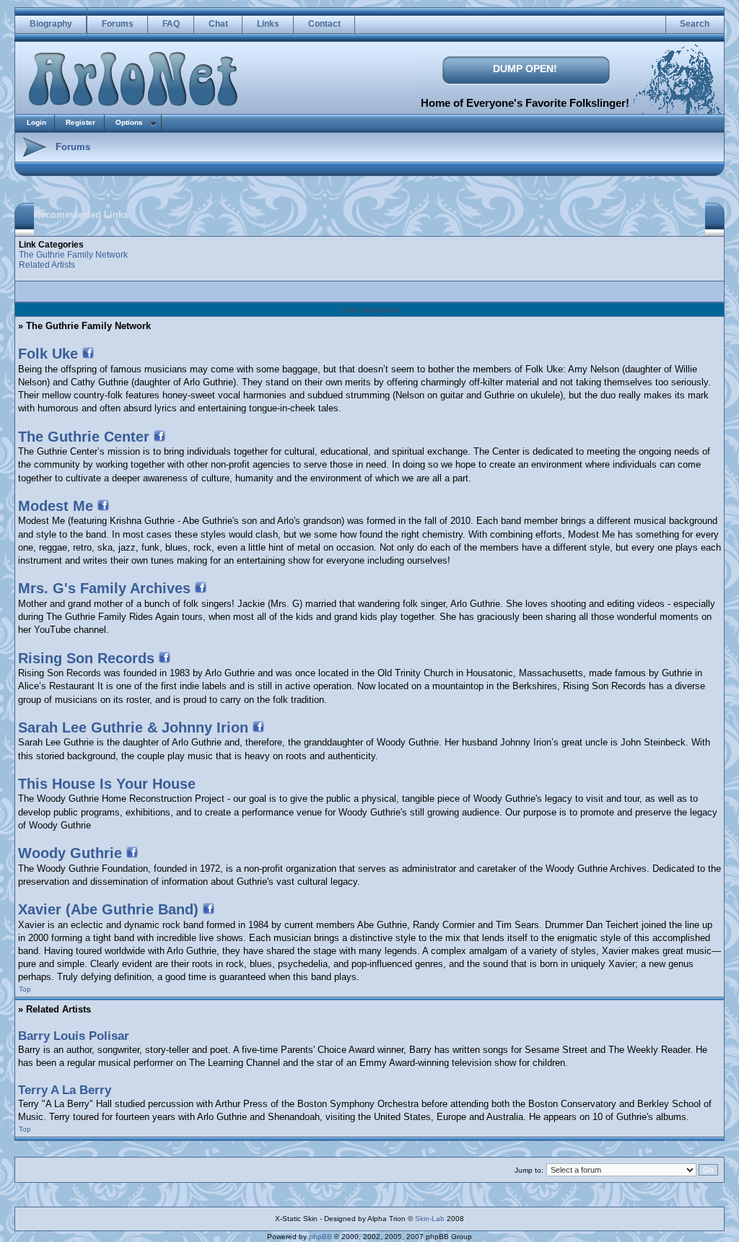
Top (25, 989)
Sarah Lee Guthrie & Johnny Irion (133, 727)
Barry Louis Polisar (73, 1036)
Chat (218, 24)
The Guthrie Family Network (73, 255)
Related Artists (47, 265)
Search (694, 24)
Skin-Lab (430, 1219)
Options (129, 122)
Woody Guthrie (70, 853)
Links (268, 24)
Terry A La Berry (64, 1090)
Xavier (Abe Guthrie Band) (108, 909)
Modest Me (55, 506)
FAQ (171, 24)
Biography (51, 24)
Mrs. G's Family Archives (104, 588)
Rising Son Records (86, 658)
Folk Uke (48, 354)
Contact (324, 24)
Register (80, 122)
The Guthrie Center (83, 437)
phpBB (320, 1237)
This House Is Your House (107, 784)
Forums (118, 24)
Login (36, 122)
